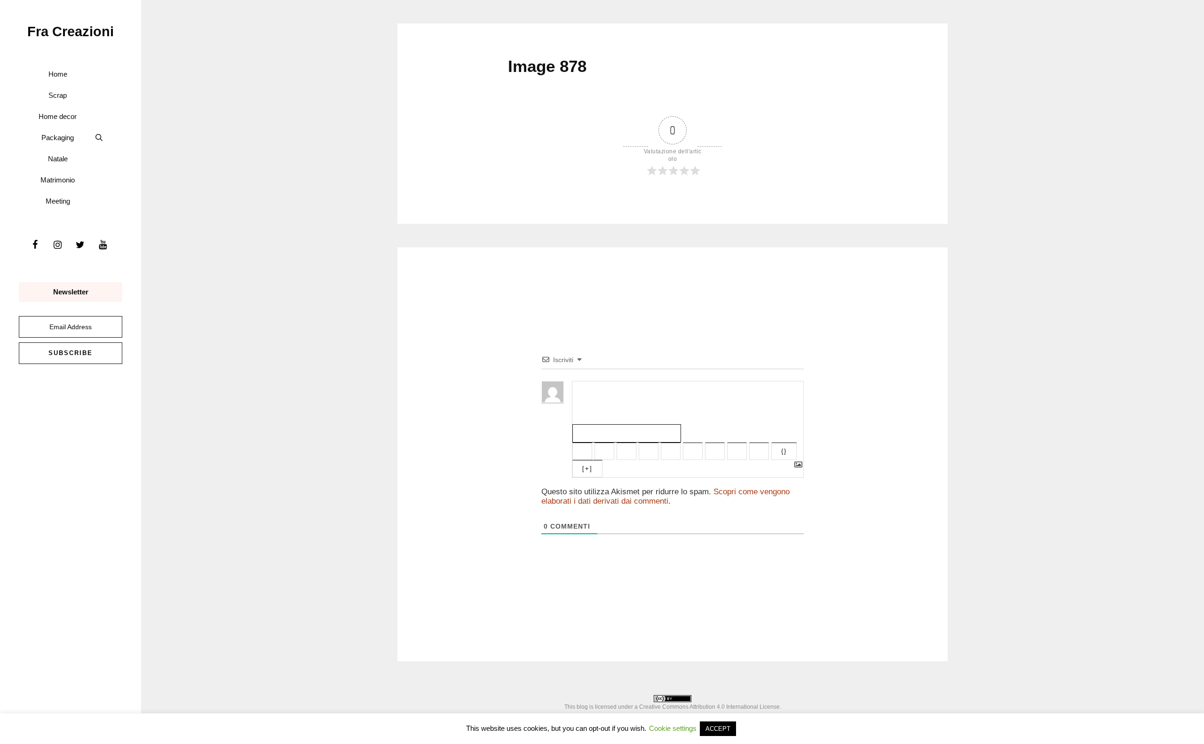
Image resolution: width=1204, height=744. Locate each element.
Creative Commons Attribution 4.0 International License (709, 707)
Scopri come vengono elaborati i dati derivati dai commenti (665, 496)
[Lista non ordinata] (693, 451)
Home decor (58, 116)
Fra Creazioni (70, 31)
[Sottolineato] (626, 451)
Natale (58, 159)
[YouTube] (102, 245)
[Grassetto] (582, 451)
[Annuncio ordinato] (671, 451)
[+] (587, 468)
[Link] (759, 451)
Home (57, 74)
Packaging (57, 138)
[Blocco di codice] (737, 451)
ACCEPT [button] (717, 728)
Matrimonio (57, 180)
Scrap (57, 95)
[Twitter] (80, 245)
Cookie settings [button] (673, 728)
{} (784, 451)
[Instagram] (57, 245)
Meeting (58, 201)
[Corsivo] (604, 451)
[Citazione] (715, 451)
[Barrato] (648, 451)
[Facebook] (34, 245)
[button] (99, 137)
